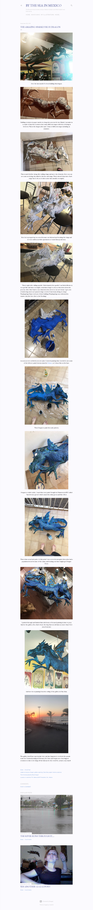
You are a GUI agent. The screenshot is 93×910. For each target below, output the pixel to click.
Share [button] (21, 769)
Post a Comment (25, 786)
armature (26, 772)
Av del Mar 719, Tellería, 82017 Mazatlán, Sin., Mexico (38, 777)
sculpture (58, 772)
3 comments (28, 890)
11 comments (28, 839)
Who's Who (35, 15)
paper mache (52, 772)
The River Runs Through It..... (37, 836)
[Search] (71, 5)
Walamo (49, 363)
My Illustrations (47, 15)
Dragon (32, 772)
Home (28, 15)
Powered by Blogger (48, 901)
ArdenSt (51, 904)
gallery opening (38, 772)
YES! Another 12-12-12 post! (35, 886)
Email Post (27, 769)
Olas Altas (45, 772)
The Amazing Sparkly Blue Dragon (29, 774)
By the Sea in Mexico (43, 5)
